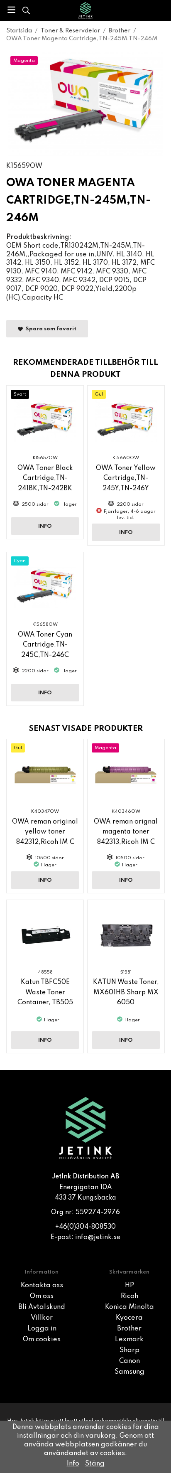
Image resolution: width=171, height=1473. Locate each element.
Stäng (95, 1464)
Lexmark (129, 1339)
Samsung (129, 1372)
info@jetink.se (97, 1237)
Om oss (42, 1296)
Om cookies (42, 1339)
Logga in (41, 1328)
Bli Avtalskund (41, 1307)
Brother (129, 1328)
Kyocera (129, 1318)
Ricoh (129, 1296)
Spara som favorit (49, 329)
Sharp (129, 1350)
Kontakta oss (42, 1285)
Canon (129, 1361)
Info (45, 526)
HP (129, 1285)
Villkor (42, 1318)
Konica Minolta (129, 1307)
